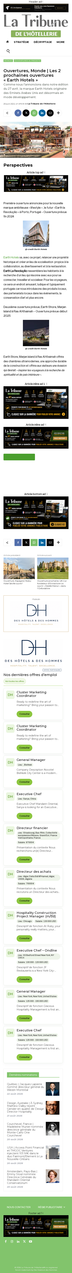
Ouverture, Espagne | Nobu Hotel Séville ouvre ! (17, 582)
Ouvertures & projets (27, 61)
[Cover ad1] (36, 512)
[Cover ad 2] (36, 402)
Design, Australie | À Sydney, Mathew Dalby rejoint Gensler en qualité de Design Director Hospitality (25, 1107)
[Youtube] (30, 1242)
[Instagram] (12, 1242)
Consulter (24, 714)
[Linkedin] (42, 112)
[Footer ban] (36, 1226)
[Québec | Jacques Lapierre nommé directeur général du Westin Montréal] (52, 1089)
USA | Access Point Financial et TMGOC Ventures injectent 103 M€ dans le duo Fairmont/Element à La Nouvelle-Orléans (25, 1153)
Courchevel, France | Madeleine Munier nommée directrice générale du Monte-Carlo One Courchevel (25, 1129)
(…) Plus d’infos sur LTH (19, 457)
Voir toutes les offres (14, 681)
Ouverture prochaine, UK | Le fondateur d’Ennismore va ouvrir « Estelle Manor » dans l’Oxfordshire (51, 585)
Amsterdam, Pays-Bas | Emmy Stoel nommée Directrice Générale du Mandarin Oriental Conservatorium (22, 1177)
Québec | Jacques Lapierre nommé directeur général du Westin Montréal (25, 1087)
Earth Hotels (11, 257)
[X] (26, 112)
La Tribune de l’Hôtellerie (42, 103)
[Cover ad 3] (36, 451)
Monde (8, 61)
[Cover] (36, 195)
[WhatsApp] (34, 112)
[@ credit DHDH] (36, 11)
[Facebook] (18, 112)
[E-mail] (50, 112)
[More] (58, 112)
